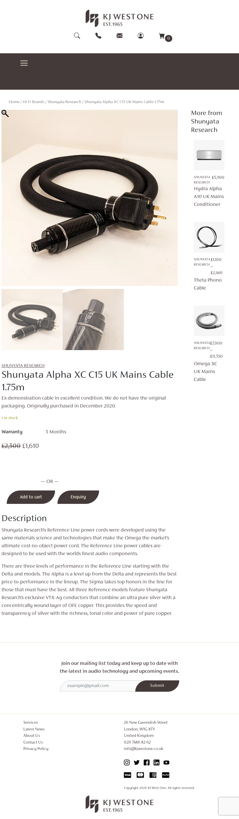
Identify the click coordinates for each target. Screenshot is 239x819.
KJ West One (157, 788)
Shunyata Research (64, 102)
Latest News (34, 729)
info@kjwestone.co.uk (143, 749)
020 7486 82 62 (137, 742)
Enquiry (78, 497)
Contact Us (33, 742)
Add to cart (31, 497)
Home (14, 102)
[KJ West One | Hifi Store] (119, 18)
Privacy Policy (35, 749)
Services (30, 723)
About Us (31, 736)
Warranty (11, 432)
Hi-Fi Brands (33, 102)
